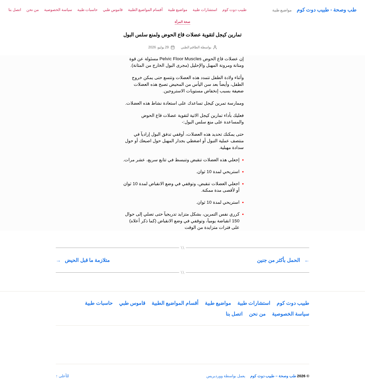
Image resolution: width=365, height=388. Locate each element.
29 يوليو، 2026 (158, 47)
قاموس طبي (113, 10)
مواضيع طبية (178, 10)
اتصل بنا (14, 10)
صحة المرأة (182, 21)
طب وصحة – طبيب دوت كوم (273, 376)
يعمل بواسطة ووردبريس (225, 376)
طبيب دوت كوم (234, 10)
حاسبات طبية (87, 10)
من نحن (32, 10)
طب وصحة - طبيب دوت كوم (327, 9)
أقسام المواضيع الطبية (145, 10)
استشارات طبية (205, 10)
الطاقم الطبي (190, 47)
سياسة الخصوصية (58, 10)
